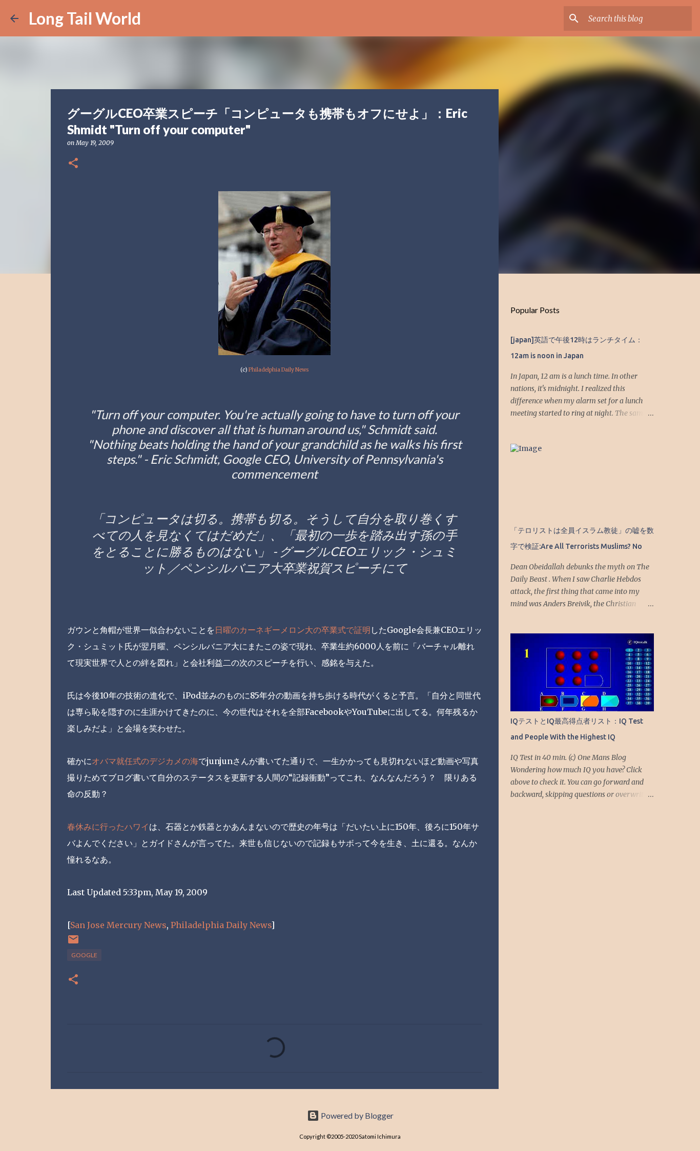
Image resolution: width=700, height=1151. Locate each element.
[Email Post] (73, 943)
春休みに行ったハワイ (108, 826)
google (84, 955)
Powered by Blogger (356, 1115)
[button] (73, 164)
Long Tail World (85, 18)
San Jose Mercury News (118, 925)
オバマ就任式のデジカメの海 (145, 761)
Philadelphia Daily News (279, 369)
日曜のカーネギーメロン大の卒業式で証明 (292, 630)
